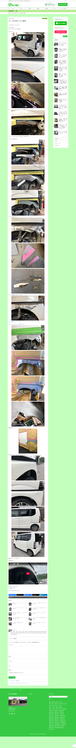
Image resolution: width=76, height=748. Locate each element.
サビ (15, 631)
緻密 (57, 720)
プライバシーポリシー (13, 689)
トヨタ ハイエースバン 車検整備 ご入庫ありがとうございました (63, 49)
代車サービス (57, 145)
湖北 (46, 631)
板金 (43, 631)
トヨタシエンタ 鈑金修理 (14, 680)
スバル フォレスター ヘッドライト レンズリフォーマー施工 (63, 43)
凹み (35, 631)
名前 (10, 656)
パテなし (52, 708)
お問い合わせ (63, 4)
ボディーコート (58, 143)
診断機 (63, 722)
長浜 (52, 727)
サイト (10, 665)
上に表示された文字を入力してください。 (16, 672)
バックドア (58, 705)
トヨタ (52, 705)
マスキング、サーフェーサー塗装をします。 (17, 324)
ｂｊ (12, 631)
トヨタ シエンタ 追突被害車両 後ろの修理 (17, 622)
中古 (24, 631)
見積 (57, 722)
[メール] (12, 714)
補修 (52, 722)
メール (10, 661)
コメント (11, 644)
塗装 (37, 631)
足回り (52, 724)
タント (58, 703)
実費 (57, 715)
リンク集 (19, 689)
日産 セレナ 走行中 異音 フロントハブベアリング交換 (39, 612)
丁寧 (21, 631)
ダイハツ (64, 703)
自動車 (63, 720)
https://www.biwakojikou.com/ (14, 590)
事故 (26, 631)
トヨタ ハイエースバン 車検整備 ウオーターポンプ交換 (39, 622)
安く (52, 715)
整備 (40, 631)
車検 (64, 724)
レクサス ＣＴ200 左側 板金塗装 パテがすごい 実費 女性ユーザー (63, 119)
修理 (57, 712)
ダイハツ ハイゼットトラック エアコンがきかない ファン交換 (63, 55)
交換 (29, 631)
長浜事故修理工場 (14, 634)
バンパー (52, 707)
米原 (52, 720)
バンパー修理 (59, 707)
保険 (32, 631)
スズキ (52, 703)
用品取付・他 (45, 18)
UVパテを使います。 (12, 321)
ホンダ (18, 631)
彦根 (63, 715)
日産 (57, 717)
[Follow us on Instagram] (14, 714)
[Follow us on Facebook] (10, 714)
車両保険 (58, 724)
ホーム (66, 0)
